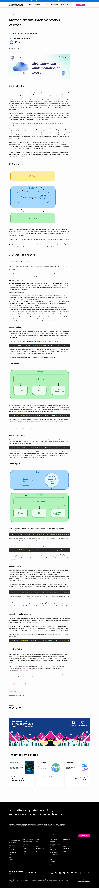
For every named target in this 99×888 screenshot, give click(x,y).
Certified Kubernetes (40, 854)
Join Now (84, 841)
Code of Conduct (12, 858)
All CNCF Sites (32, 878)
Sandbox (24, 857)
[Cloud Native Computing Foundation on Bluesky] (84, 879)
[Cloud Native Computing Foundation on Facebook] (80, 879)
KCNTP (37, 852)
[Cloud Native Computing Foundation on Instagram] (64, 879)
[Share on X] (17, 708)
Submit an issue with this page (84, 887)
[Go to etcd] (11, 42)
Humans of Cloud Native (54, 848)
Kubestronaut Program (40, 848)
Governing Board (12, 848)
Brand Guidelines (66, 852)
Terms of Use (11, 887)
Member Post (19, 14)
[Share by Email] (20, 708)
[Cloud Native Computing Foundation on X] (52, 879)
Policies (10, 860)
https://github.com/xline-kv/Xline (24, 670)
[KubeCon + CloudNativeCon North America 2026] (49, 732)
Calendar (51, 870)
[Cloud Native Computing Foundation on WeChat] (68, 879)
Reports (64, 848)
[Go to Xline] (17, 42)
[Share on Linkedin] (10, 708)
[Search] (89, 5)
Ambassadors (12, 851)
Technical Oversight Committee (15, 846)
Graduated (25, 854)
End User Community (54, 843)
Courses (37, 847)
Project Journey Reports (27, 848)
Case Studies (52, 847)
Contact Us (11, 865)
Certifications (38, 845)
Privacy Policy (61, 831)
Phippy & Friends (53, 858)
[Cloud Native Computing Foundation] (16, 4)
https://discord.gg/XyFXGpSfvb (18, 695)
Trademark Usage (33, 886)
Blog (11, 14)
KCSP (37, 857)
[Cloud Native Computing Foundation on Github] (56, 879)
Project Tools (25, 850)
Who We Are (11, 855)
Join (81, 4)
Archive (24, 859)
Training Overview (39, 843)
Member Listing (12, 856)
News (64, 847)
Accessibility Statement (85, 885)
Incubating (25, 855)
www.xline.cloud (24, 687)
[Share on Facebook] (13, 708)
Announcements (66, 845)
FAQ (10, 863)
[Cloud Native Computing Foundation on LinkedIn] (60, 879)
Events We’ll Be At (53, 845)
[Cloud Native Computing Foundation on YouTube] (72, 879)
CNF (37, 855)
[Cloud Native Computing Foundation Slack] (88, 879)
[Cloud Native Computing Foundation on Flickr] (76, 879)
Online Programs (53, 855)
